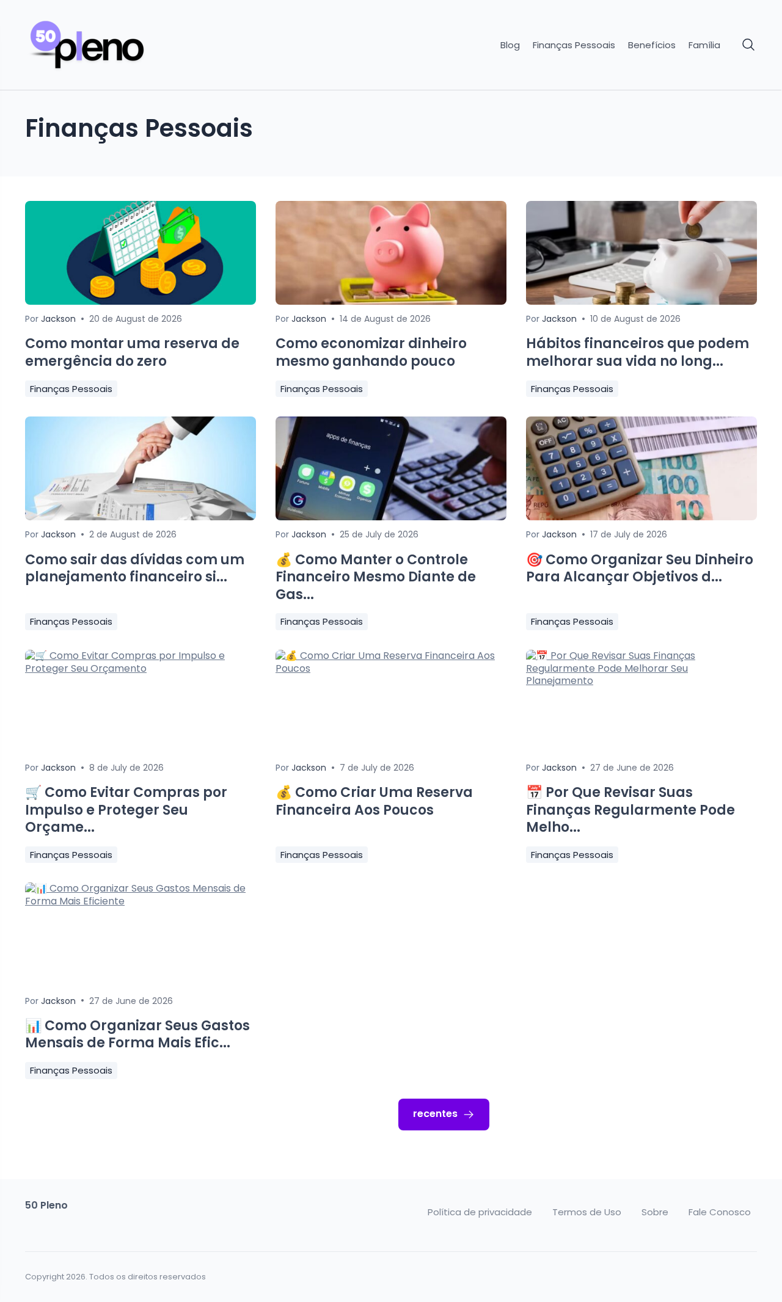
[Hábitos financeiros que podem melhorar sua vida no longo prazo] (641, 301)
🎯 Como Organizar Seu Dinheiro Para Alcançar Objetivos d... (639, 568)
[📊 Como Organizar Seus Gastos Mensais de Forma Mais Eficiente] (140, 901)
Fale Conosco (720, 1212)
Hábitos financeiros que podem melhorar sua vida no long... (637, 352)
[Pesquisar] (749, 45)
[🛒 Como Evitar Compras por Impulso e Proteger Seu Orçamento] (140, 668)
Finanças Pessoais (574, 45)
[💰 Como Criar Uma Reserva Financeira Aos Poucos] (391, 668)
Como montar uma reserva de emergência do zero (132, 352)
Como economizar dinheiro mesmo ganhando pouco (371, 352)
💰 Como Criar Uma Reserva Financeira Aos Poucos (374, 801)
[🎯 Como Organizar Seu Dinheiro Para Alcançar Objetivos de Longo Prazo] (641, 517)
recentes (435, 1114)
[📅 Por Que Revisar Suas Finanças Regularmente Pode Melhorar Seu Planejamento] (641, 681)
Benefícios (652, 45)
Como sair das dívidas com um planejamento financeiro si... (134, 568)
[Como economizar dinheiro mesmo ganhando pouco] (391, 301)
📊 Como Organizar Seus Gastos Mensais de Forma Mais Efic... (137, 1034)
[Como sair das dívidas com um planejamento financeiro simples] (140, 517)
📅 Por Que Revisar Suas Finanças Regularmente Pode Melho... (630, 810)
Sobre (654, 1212)
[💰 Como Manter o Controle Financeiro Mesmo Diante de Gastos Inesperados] (391, 517)
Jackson (58, 319)
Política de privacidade (480, 1212)
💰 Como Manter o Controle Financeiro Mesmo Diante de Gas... (376, 577)
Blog (510, 45)
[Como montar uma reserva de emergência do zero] (140, 301)
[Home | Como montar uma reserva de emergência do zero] (111, 45)
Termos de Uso (586, 1212)
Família (704, 45)
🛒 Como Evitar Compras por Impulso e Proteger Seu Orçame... (126, 810)
